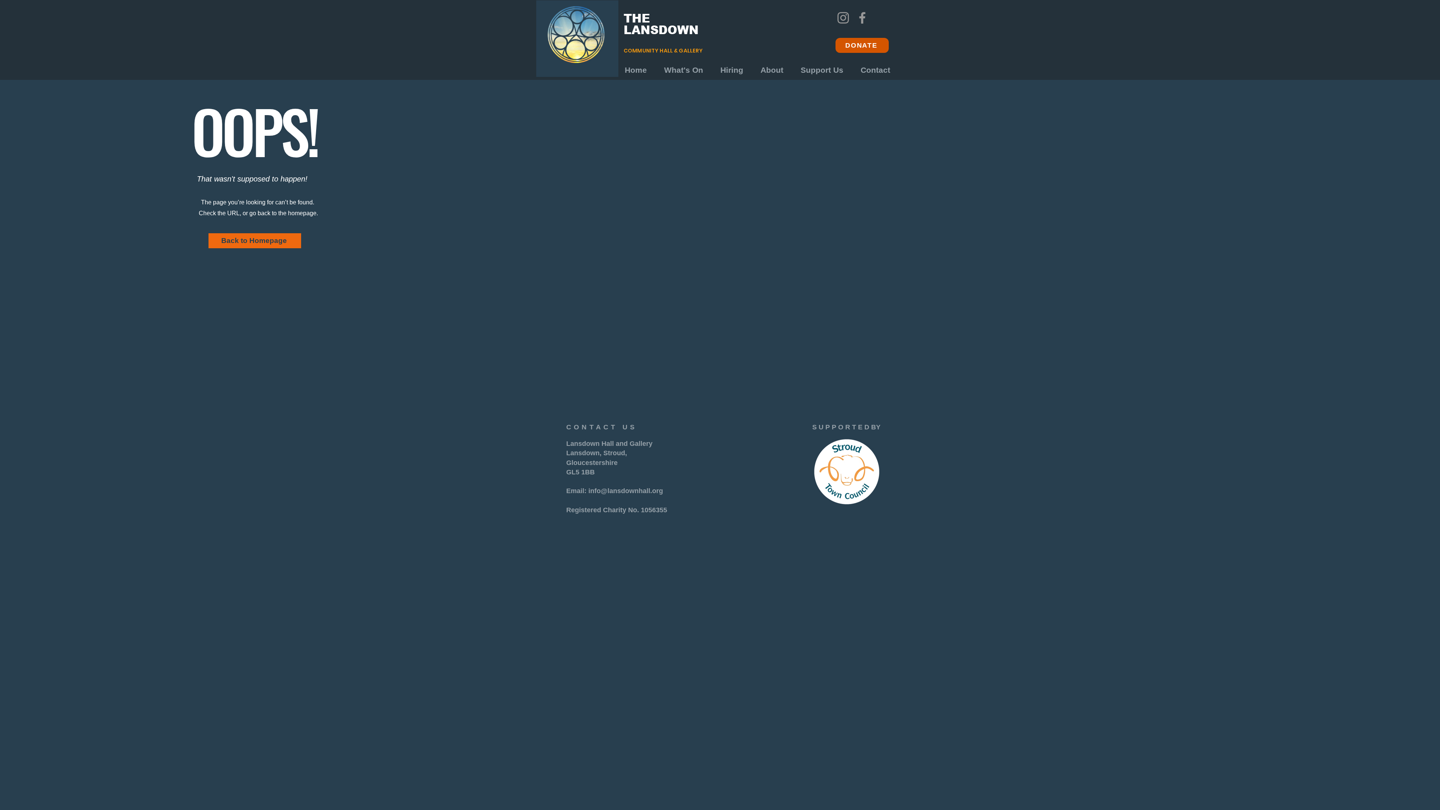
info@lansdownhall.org (625, 491)
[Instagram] (843, 18)
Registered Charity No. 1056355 (616, 510)
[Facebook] (862, 18)
